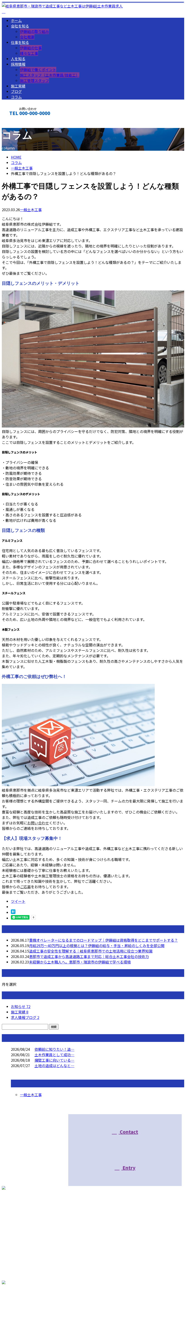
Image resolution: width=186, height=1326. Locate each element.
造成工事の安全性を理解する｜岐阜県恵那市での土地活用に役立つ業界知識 (90, 951)
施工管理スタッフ (34, 80)
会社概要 (27, 37)
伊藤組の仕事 (31, 47)
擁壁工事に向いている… (54, 1060)
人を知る (18, 58)
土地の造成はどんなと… (54, 1065)
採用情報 (18, 64)
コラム (16, 97)
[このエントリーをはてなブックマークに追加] (13, 912)
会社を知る (20, 26)
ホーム (16, 20)
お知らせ (20, 1006)
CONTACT (18, 124)
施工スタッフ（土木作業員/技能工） (49, 75)
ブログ (16, 91)
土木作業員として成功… (54, 1054)
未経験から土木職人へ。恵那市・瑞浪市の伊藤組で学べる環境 (80, 962)
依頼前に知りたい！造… (54, 1049)
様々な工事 (29, 53)
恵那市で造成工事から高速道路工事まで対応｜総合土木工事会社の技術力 (89, 956)
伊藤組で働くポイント (38, 69)
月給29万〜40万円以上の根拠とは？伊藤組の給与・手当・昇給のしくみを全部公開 (96, 945)
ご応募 (25, 886)
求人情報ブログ (25, 1017)
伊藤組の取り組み (34, 31)
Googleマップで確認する (24, 1301)
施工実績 (18, 86)
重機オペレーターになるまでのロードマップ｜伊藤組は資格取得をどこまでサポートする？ (103, 940)
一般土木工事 (22, 168)
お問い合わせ (38, 823)
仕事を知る (20, 42)
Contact (128, 1131)
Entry (128, 1167)
